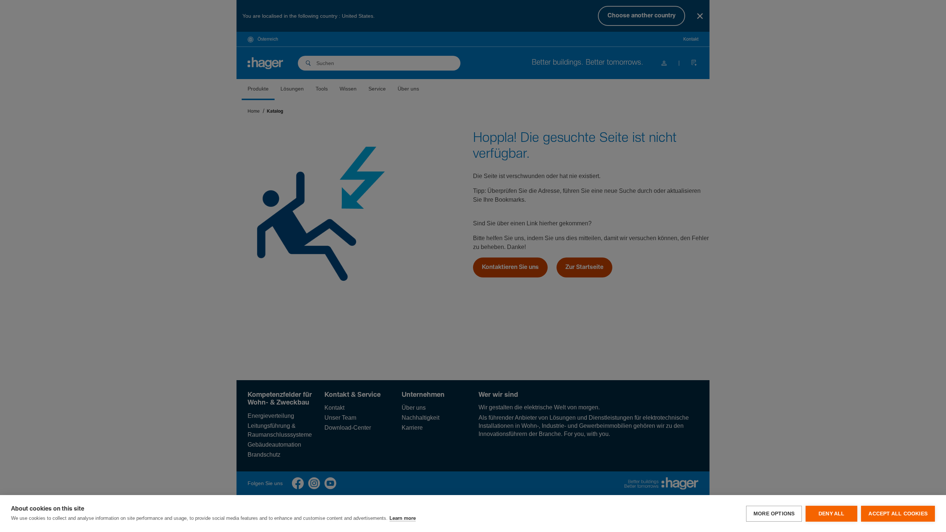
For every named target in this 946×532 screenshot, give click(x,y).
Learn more (402, 518)
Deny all (832, 513)
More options (773, 513)
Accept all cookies (898, 513)
